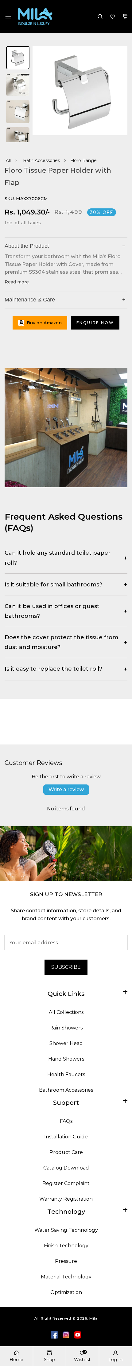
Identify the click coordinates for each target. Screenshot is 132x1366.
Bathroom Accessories (66, 1090)
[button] (8, 16)
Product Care (66, 1152)
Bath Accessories (41, 160)
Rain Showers (66, 1028)
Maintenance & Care (65, 300)
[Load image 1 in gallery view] (17, 58)
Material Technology (66, 1277)
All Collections (66, 1012)
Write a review (66, 789)
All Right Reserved (52, 1318)
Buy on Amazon (44, 323)
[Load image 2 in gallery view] (17, 85)
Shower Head (66, 1043)
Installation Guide (66, 1137)
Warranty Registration (66, 1199)
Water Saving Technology (66, 1230)
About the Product (65, 246)
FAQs (66, 1121)
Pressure (66, 1261)
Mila (93, 1318)
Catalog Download (66, 1168)
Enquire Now (95, 322)
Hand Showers (66, 1059)
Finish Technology (66, 1246)
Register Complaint (66, 1183)
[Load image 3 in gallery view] (17, 112)
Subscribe (66, 967)
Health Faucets (66, 1074)
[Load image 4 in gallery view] (17, 139)
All (8, 160)
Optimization (66, 1292)
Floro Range (83, 160)
